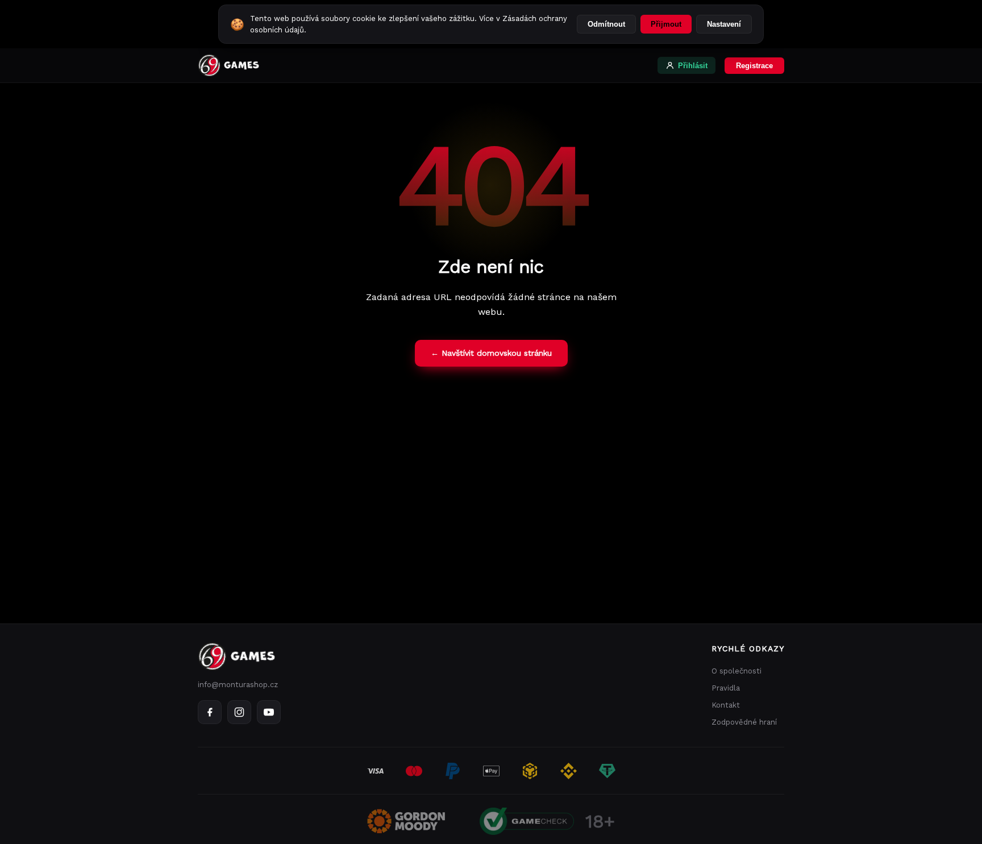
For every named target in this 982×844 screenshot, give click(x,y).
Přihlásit (693, 65)
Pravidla (725, 688)
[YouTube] (269, 712)
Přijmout (666, 24)
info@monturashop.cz (238, 684)
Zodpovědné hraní (744, 722)
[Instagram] (239, 712)
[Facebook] (210, 712)
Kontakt (725, 705)
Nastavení (724, 24)
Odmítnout (606, 24)
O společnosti (736, 671)
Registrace (754, 65)
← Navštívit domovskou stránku (491, 352)
